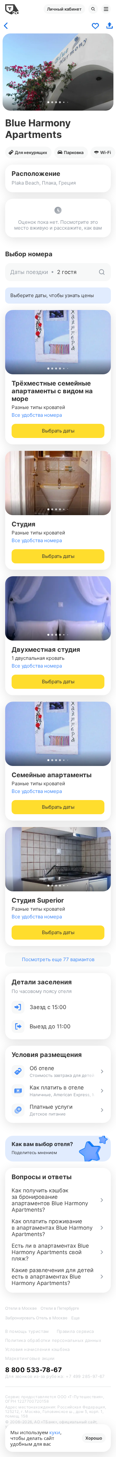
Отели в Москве (21, 1308)
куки (54, 1432)
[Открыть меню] (106, 9)
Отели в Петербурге (60, 1308)
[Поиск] (93, 9)
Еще (75, 1318)
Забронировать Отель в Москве (36, 1318)
